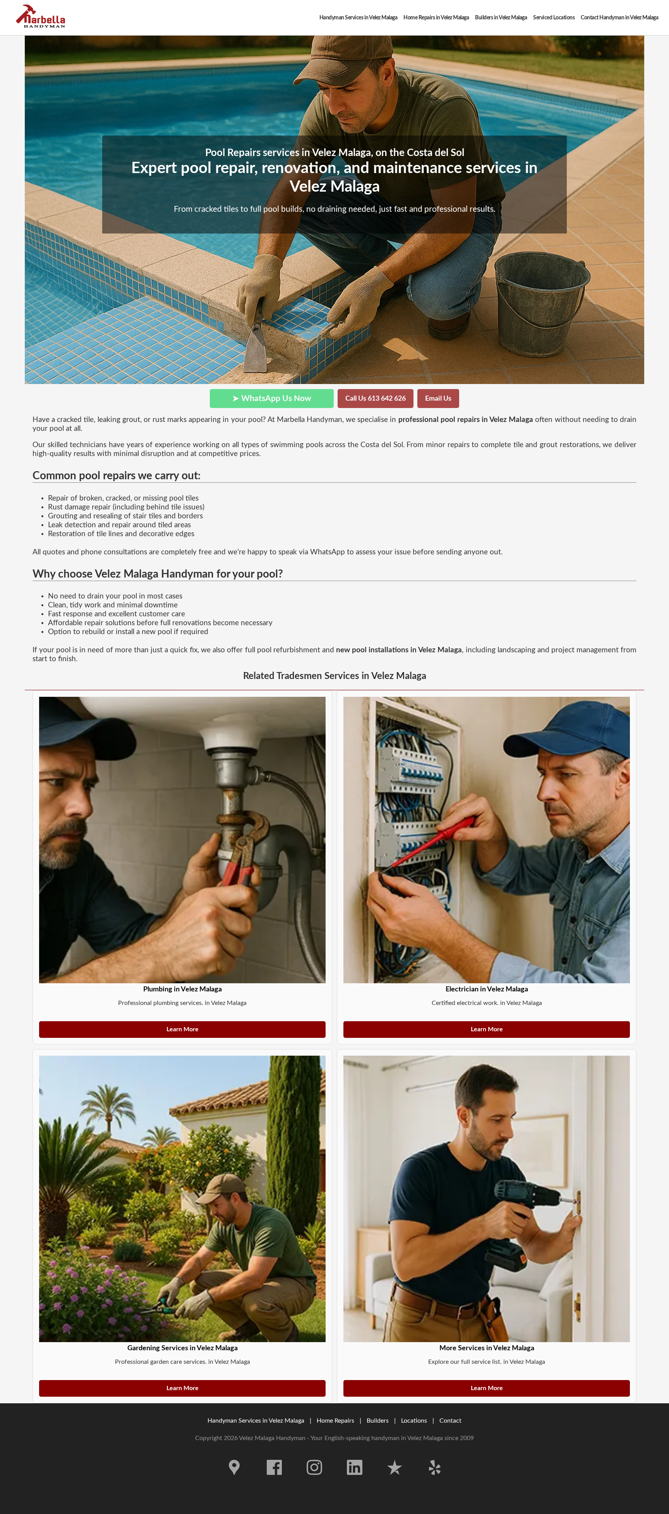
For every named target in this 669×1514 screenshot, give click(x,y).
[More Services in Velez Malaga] (486, 1199)
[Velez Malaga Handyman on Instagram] (314, 1481)
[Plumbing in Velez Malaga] (182, 840)
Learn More (182, 1029)
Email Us (438, 398)
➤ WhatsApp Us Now (271, 398)
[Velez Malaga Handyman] (42, 17)
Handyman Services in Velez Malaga (256, 1421)
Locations (414, 1421)
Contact (450, 1421)
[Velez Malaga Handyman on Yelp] (434, 1481)
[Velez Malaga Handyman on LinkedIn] (354, 1481)
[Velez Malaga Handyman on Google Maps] (234, 1481)
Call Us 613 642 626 (375, 398)
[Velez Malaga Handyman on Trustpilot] (394, 1481)
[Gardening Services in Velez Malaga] (182, 1199)
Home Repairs (335, 1421)
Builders (378, 1421)
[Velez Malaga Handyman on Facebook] (274, 1481)
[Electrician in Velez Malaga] (486, 840)
